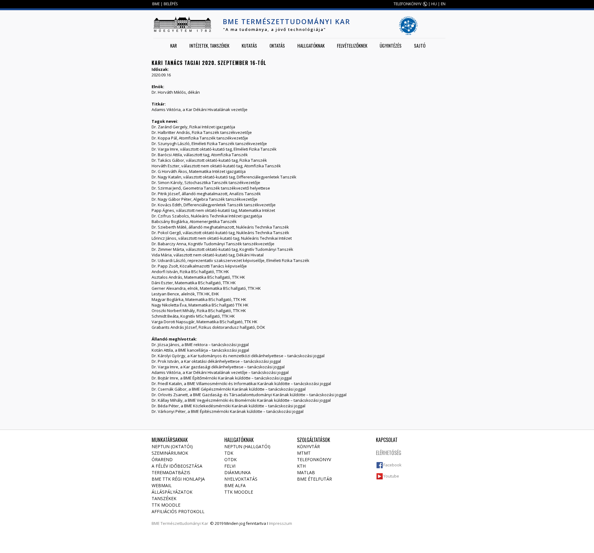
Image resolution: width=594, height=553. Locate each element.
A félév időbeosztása (177, 466)
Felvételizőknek (352, 45)
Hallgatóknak (311, 45)
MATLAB (306, 472)
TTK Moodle (166, 505)
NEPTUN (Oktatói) (172, 446)
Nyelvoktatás (240, 479)
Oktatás (277, 45)
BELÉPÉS (171, 3)
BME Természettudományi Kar (286, 21)
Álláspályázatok (172, 492)
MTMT (304, 453)
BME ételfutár (314, 479)
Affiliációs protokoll (178, 511)
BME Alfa (235, 485)
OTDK (230, 459)
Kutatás (249, 45)
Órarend (162, 459)
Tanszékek (164, 498)
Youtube (391, 476)
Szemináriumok (170, 453)
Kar (173, 45)
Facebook (392, 465)
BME (156, 3)
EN (443, 3)
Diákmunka (237, 472)
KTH (301, 466)
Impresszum (280, 523)
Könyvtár (308, 446)
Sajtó (419, 45)
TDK (228, 453)
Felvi (229, 466)
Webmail (162, 485)
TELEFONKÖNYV (407, 3)
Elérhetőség (388, 453)
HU (434, 3)
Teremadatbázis (171, 472)
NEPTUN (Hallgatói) (247, 446)
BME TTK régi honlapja (178, 479)
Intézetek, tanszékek (209, 45)
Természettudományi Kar (184, 523)
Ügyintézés (391, 45)
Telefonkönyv (314, 459)
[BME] (182, 24)
